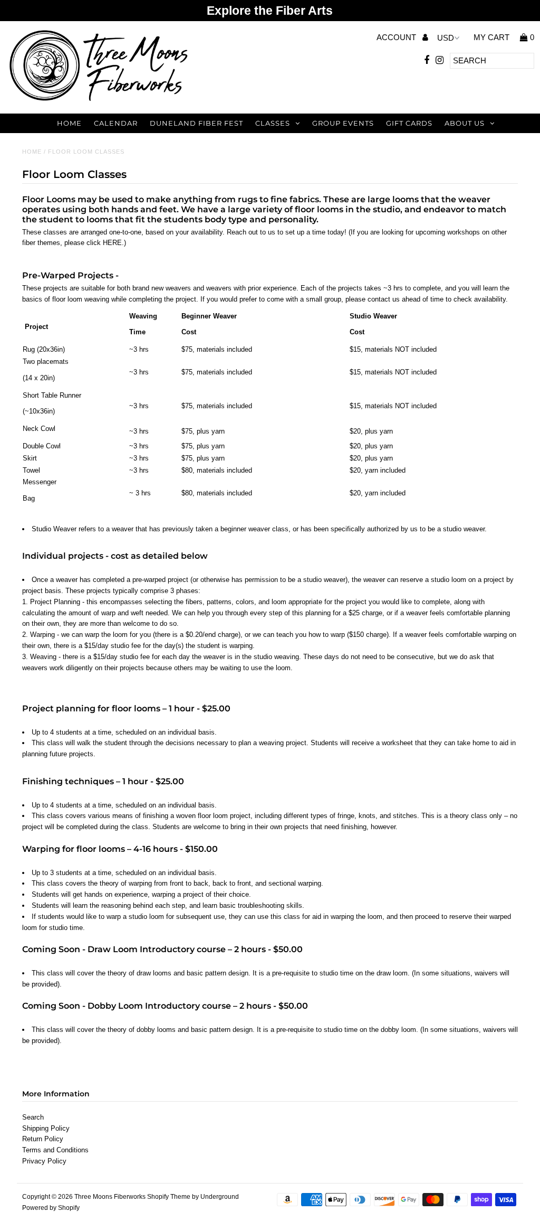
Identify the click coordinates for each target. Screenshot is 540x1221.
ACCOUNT (397, 37)
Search (33, 1117)
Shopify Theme (168, 1196)
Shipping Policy (46, 1128)
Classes (272, 123)
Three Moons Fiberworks (110, 1196)
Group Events (343, 123)
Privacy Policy (44, 1161)
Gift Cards (409, 123)
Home (69, 123)
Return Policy (42, 1139)
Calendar (116, 123)
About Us (465, 123)
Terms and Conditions (55, 1150)
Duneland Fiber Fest (196, 123)
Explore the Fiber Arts (270, 10)
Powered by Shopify (51, 1207)
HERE (112, 243)
